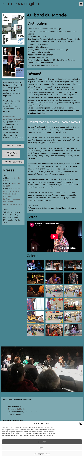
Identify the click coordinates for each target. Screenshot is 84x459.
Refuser (42, 448)
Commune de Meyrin (16, 409)
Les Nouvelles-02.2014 (13, 204)
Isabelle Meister (52, 65)
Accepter (42, 442)
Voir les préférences (42, 454)
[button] (81, 423)
